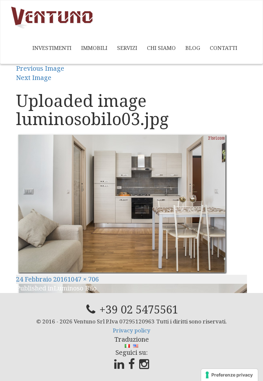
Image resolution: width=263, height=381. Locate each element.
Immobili (94, 48)
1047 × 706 (83, 279)
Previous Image (40, 68)
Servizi (127, 48)
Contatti (223, 48)
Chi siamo (161, 48)
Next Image (33, 77)
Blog (192, 48)
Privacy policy (131, 330)
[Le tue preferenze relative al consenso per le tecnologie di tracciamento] (229, 375)
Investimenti (52, 48)
